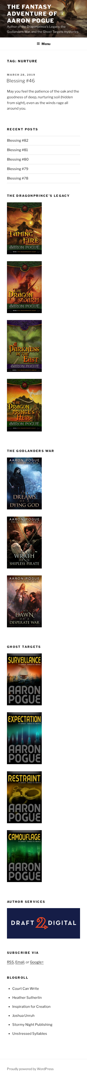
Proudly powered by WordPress (30, 1069)
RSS (10, 962)
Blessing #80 (18, 159)
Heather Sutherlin (27, 998)
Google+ (37, 962)
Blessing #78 (17, 178)
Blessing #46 (20, 81)
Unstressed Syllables (29, 1034)
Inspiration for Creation (31, 1007)
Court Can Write (25, 989)
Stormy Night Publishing (32, 1025)
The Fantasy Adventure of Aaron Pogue (32, 13)
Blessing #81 (17, 150)
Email (19, 962)
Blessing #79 (17, 169)
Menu (46, 44)
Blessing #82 (17, 140)
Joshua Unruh (23, 1016)
